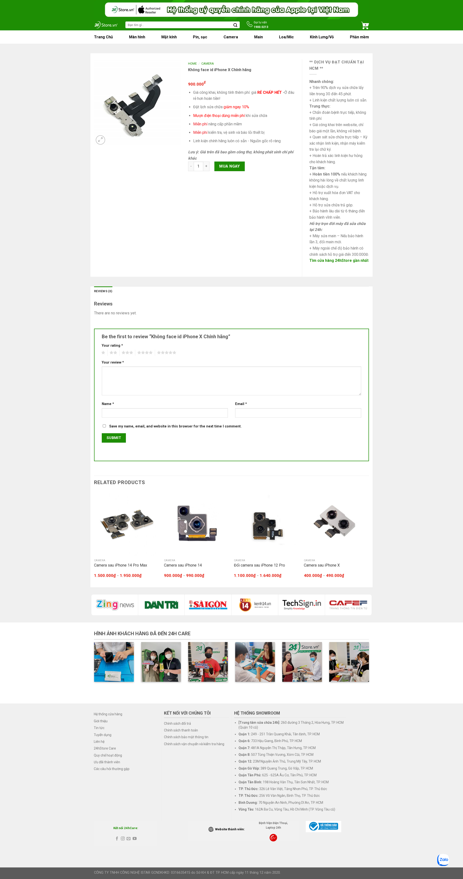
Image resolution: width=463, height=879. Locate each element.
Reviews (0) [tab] (103, 291)
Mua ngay (229, 166)
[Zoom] (100, 140)
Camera (231, 37)
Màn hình (137, 37)
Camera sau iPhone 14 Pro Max (120, 565)
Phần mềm (359, 37)
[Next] (368, 539)
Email (241, 404)
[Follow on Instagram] (123, 839)
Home (192, 63)
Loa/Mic (286, 37)
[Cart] (365, 24)
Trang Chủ (103, 37)
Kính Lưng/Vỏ (322, 37)
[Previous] (94, 539)
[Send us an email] (128, 839)
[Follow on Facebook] (117, 839)
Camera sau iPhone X (322, 565)
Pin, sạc (200, 37)
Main (258, 37)
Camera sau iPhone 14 (183, 565)
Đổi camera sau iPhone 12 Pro (259, 565)
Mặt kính (169, 37)
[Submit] (235, 24)
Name (108, 404)
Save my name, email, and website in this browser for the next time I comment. (175, 426)
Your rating (112, 346)
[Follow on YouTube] (134, 839)
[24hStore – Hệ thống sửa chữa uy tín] (106, 24)
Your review (113, 362)
